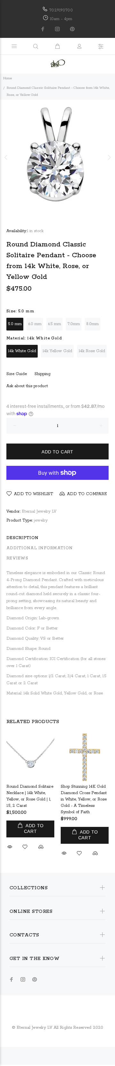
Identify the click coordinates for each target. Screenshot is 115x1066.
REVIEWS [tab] (17, 558)
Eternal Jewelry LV (39, 511)
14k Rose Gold (92, 351)
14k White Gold (22, 351)
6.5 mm (54, 324)
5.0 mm (15, 324)
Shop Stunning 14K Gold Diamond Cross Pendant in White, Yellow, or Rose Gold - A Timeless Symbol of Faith (84, 799)
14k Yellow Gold (57, 351)
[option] (57, 157)
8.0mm (92, 324)
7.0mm (73, 324)
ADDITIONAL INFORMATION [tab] (39, 548)
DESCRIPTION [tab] (22, 538)
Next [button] (109, 157)
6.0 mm (35, 324)
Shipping (42, 374)
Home (7, 78)
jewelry (41, 520)
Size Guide (16, 374)
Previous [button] (6, 157)
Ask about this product (27, 386)
